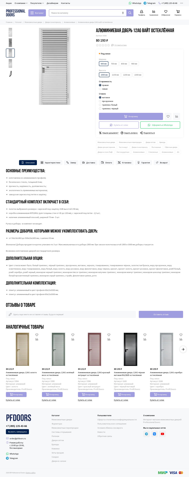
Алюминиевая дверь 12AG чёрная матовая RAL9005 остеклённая (129, 373)
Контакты (65, 3)
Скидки (55, 457)
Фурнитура (57, 423)
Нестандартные (123, 152)
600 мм (104, 63)
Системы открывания (61, 432)
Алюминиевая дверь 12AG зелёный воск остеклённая (58, 373)
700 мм (114, 63)
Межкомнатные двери (33, 22)
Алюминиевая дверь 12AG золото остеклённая (21, 373)
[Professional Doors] (15, 13)
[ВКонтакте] (154, 434)
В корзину (18, 394)
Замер (73, 162)
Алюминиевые (69, 22)
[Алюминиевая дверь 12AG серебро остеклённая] (166, 349)
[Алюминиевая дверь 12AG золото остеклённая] (22, 349)
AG (178, 152)
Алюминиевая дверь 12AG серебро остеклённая (166, 373)
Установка (126, 162)
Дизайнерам (52, 3)
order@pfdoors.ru (18, 438)
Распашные (156, 147)
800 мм (124, 63)
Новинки (56, 448)
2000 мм (104, 74)
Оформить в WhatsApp (162, 125)
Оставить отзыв (161, 314)
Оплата (108, 162)
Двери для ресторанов (106, 147)
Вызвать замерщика (17, 431)
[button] (17, 66)
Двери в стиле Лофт (105, 152)
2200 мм (126, 74)
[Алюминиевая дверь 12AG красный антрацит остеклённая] (94, 349)
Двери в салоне (59, 461)
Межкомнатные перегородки (130, 142)
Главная (9, 22)
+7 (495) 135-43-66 (169, 3)
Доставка (90, 162)
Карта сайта (30, 473)
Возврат (164, 162)
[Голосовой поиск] (122, 12)
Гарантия (145, 162)
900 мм (134, 63)
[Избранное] (168, 116)
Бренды (162, 142)
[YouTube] (162, 434)
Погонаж (55, 436)
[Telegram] (146, 434)
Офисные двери (171, 147)
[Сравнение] (176, 116)
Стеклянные (153, 152)
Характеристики (52, 162)
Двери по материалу (53, 22)
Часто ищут (123, 147)
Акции (9, 3)
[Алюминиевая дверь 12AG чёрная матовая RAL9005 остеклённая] (130, 349)
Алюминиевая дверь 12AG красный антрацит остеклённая (94, 373)
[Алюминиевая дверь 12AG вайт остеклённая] (54, 66)
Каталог (18, 22)
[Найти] (129, 12)
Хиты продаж (58, 452)
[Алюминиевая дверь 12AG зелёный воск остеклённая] (58, 349)
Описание (30, 162)
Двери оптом (150, 142)
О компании (149, 415)
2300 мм (137, 74)
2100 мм (115, 74)
